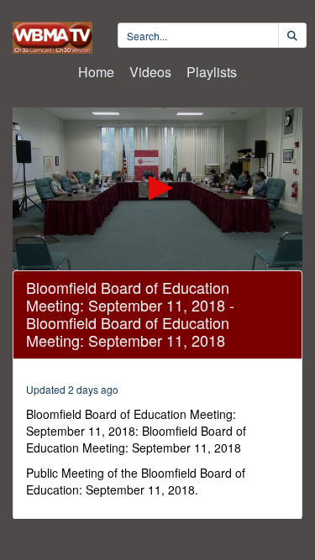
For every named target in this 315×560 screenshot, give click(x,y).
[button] (157, 188)
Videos (150, 71)
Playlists (211, 71)
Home (96, 71)
